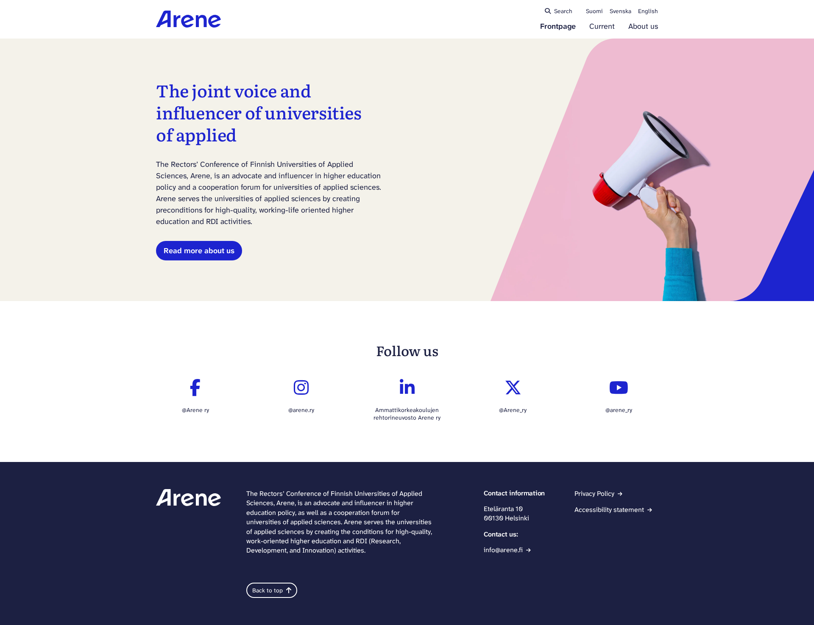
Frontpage (558, 26)
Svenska (620, 11)
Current (602, 26)
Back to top (267, 590)
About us (643, 26)
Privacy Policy (594, 493)
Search (563, 11)
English (648, 11)
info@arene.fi (503, 549)
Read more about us (199, 251)
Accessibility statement (609, 509)
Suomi (594, 11)
